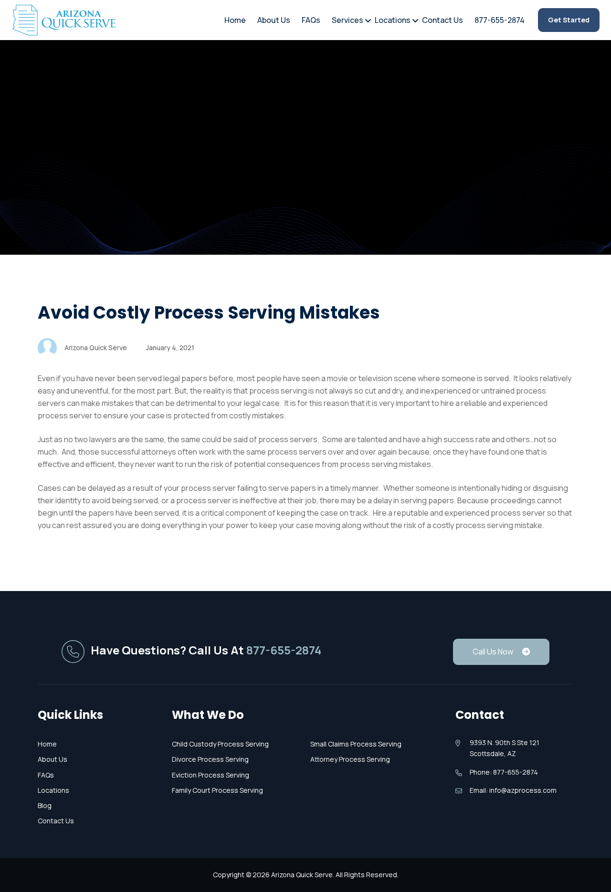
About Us (273, 20)
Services (347, 20)
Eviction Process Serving (210, 774)
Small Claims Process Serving (355, 743)
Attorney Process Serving (350, 759)
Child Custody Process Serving (220, 743)
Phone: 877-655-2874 (504, 772)
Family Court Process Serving (217, 790)
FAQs (311, 20)
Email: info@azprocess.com (513, 790)
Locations (393, 20)
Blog (45, 805)
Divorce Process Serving (210, 759)
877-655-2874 (499, 20)
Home (235, 20)
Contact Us (442, 20)
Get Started (569, 19)
